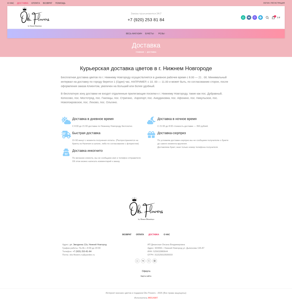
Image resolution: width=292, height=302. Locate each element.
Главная (140, 52)
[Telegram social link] (260, 17)
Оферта (146, 271)
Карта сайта (146, 276)
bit (153, 298)
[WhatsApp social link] (243, 17)
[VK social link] (249, 17)
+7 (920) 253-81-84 (82, 251)
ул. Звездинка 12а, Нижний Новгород (88, 244)
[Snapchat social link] (254, 17)
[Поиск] (267, 17)
